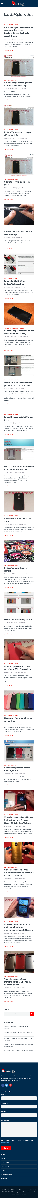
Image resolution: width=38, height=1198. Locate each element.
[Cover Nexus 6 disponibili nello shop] (19, 501)
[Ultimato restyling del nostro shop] (19, 165)
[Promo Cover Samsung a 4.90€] (19, 602)
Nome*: (3, 1095)
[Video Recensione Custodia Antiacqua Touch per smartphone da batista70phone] (19, 907)
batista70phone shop (11, 25)
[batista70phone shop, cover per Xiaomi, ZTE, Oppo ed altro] (19, 649)
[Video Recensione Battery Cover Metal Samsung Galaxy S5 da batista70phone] (19, 853)
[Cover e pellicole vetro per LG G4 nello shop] (19, 214)
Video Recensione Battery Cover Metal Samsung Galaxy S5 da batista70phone (19, 873)
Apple (3, 1158)
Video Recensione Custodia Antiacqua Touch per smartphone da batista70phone (18, 927)
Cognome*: (5, 1103)
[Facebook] (3, 1085)
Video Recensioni (6, 1174)
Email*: (3, 1112)
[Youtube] (10, 1085)
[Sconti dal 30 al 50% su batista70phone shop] (19, 264)
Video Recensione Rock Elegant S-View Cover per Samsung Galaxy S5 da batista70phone (18, 820)
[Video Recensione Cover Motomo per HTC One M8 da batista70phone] (19, 962)
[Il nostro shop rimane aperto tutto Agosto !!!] (19, 751)
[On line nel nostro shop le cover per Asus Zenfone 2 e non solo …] (19, 365)
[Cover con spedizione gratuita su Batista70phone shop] (19, 66)
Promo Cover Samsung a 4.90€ (18, 619)
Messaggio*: (5, 1120)
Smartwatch (5, 1166)
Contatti (4, 1178)
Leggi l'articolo (8, 50)
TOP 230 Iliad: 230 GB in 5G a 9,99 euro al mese (19, 1051)
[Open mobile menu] (2, 3)
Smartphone (5, 1162)
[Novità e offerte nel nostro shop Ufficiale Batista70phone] (19, 449)
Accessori (7, 328)
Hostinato (23, 1194)
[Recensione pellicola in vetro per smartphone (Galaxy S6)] (19, 314)
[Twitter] (6, 1085)
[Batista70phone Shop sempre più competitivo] (19, 115)
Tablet (3, 1170)
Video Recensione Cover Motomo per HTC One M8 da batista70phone (17, 982)
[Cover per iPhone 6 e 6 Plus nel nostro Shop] (19, 701)
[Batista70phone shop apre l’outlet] (19, 551)
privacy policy (5, 1143)
